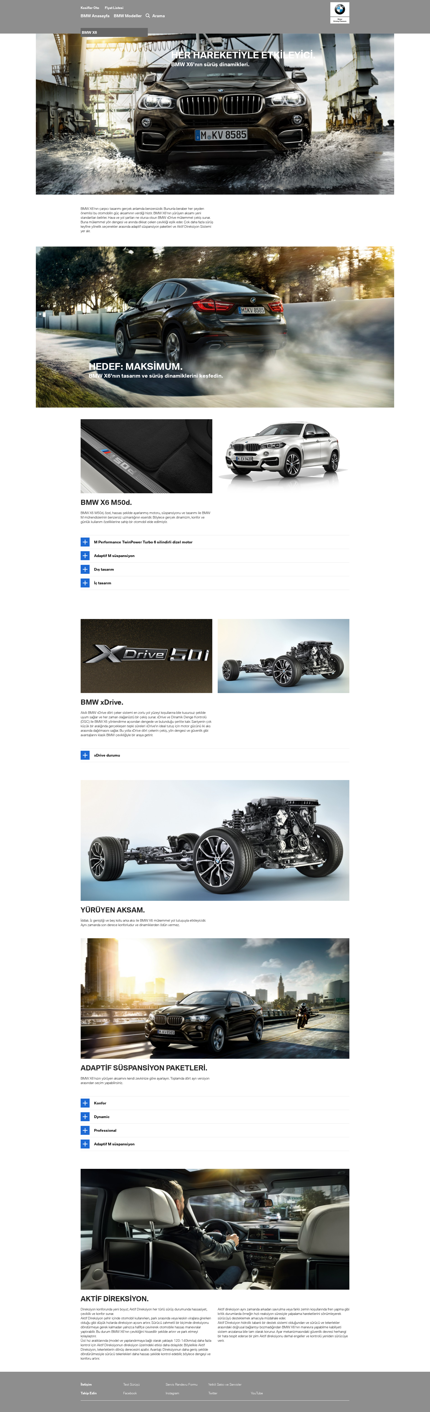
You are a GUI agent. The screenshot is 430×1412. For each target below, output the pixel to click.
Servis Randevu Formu (182, 1384)
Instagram (172, 1393)
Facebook (130, 1393)
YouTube (257, 1393)
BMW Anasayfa (95, 15)
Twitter (212, 1393)
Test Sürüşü (131, 1384)
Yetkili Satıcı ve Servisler (224, 1384)
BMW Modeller (128, 15)
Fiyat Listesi (114, 8)
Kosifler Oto (90, 8)
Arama (158, 16)
